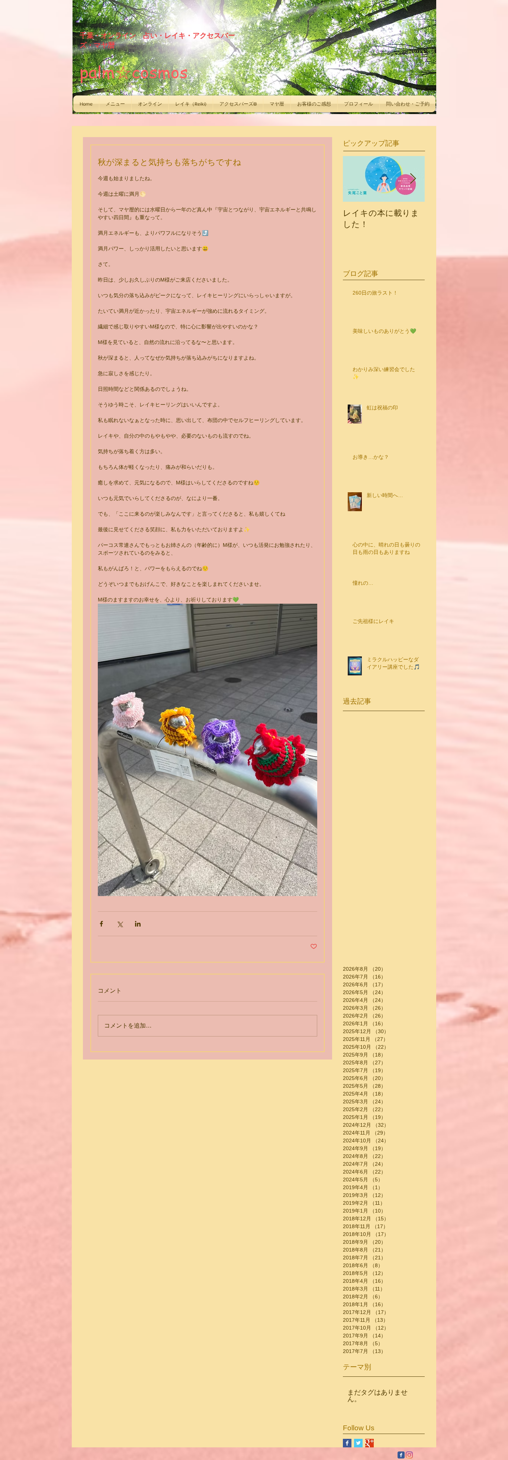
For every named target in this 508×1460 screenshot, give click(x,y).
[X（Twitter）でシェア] (119, 923)
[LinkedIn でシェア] (137, 923)
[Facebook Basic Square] (347, 1443)
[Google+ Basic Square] (369, 1443)
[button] (115, 103)
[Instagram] (409, 1455)
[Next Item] (412, 179)
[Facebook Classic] (401, 1455)
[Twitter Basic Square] (358, 1443)
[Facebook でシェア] (101, 923)
